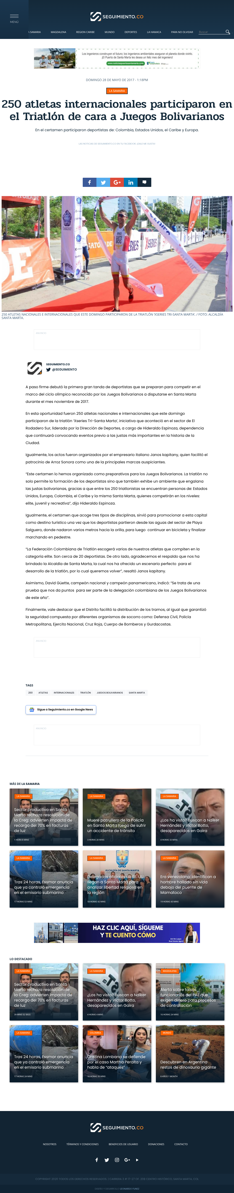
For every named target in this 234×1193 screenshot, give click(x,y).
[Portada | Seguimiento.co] (117, 16)
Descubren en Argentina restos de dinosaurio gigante (188, 1064)
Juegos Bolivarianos (110, 692)
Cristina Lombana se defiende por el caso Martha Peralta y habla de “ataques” (116, 1062)
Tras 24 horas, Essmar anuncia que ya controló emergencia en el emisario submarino (43, 887)
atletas (43, 692)
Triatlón (85, 692)
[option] (117, 258)
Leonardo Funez (129, 1188)
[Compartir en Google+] (117, 182)
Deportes (131, 32)
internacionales (64, 692)
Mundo (109, 32)
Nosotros (49, 1144)
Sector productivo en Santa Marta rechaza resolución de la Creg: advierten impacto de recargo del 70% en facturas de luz (43, 820)
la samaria (117, 91)
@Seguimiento (64, 369)
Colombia (95, 1033)
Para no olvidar (182, 32)
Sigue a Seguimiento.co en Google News (65, 710)
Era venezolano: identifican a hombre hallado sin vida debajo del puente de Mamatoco (188, 884)
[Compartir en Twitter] (103, 182)
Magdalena (58, 32)
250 (30, 692)
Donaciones (156, 1144)
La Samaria (34, 32)
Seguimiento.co (58, 364)
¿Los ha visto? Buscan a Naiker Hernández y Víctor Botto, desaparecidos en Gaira (189, 825)
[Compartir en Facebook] (89, 182)
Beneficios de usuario (123, 1144)
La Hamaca (154, 32)
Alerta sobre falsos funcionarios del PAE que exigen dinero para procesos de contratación (188, 997)
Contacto (181, 1144)
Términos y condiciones (82, 1144)
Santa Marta (137, 692)
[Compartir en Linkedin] (131, 182)
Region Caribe (85, 32)
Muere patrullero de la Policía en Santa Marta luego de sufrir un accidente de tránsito (116, 825)
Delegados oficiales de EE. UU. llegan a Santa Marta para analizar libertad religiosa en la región (115, 884)
